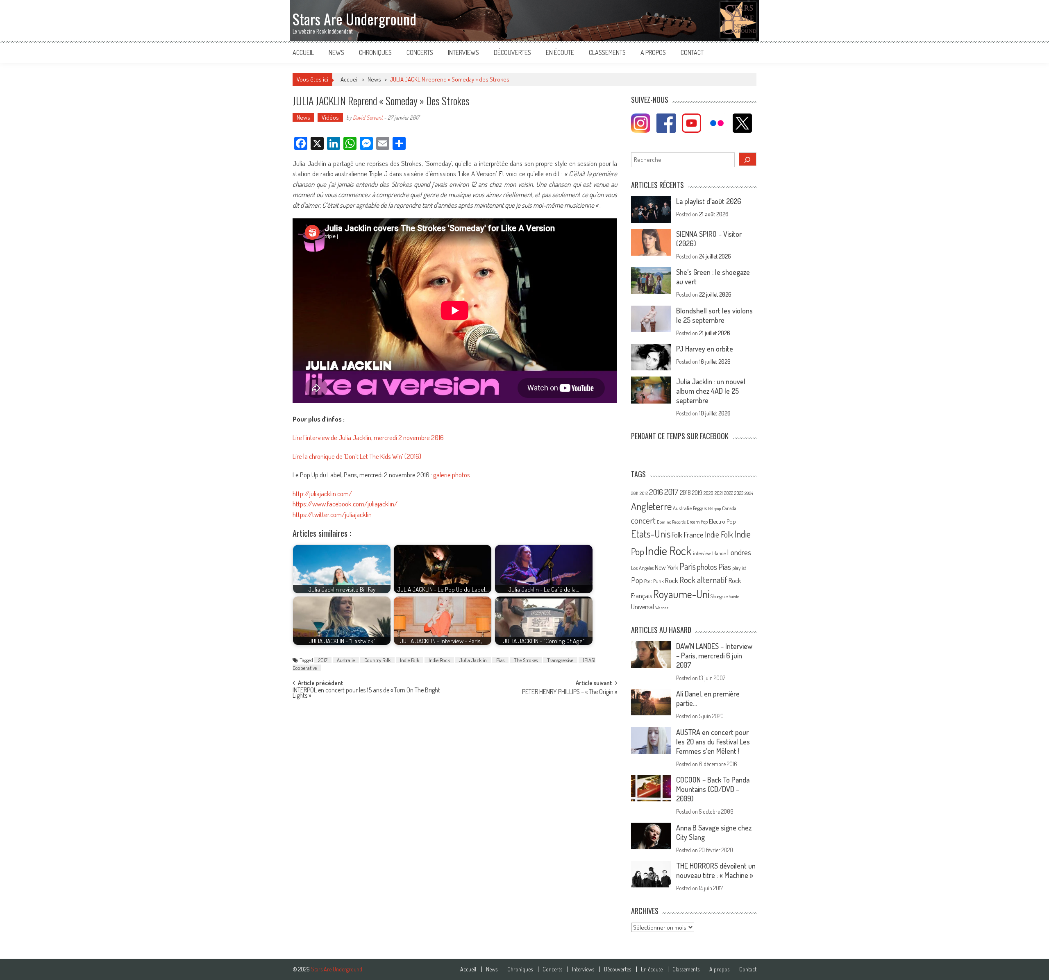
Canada (729, 508)
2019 (697, 492)
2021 (719, 493)
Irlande (719, 553)
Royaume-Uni (681, 594)
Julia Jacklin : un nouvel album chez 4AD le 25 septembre (710, 391)
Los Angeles (642, 568)
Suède (734, 596)
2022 (728, 493)
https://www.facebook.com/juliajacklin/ (345, 503)
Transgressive (560, 660)
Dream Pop (697, 522)
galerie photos (451, 474)
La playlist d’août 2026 (708, 201)
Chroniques (375, 52)
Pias (500, 660)
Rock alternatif (703, 579)
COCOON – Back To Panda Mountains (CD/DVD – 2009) (712, 789)
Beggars (700, 508)
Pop (637, 580)
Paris (687, 566)
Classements (607, 52)
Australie (346, 660)
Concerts (419, 52)
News (336, 52)
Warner (661, 607)
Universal (642, 607)
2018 (685, 492)
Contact (692, 52)
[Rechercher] (748, 159)
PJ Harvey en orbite (704, 348)
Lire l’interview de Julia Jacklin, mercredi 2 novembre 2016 (368, 437)
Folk (677, 534)
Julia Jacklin (473, 660)
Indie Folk (409, 660)
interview (702, 553)
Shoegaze (719, 596)
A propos (653, 52)
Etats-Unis (650, 533)
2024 (749, 493)
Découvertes (512, 52)
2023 (738, 493)
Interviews (463, 52)
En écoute (560, 52)
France (693, 534)
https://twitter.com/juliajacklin (332, 514)
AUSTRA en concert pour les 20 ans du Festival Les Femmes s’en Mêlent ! (713, 741)
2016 (656, 492)
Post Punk (654, 581)
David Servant (368, 117)
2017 (322, 660)
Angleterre (651, 506)
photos (707, 567)
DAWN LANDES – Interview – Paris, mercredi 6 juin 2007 (714, 655)
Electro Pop (722, 521)
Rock (671, 580)
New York (666, 567)
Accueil (303, 52)
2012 (644, 493)
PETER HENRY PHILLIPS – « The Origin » (569, 692)
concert (643, 520)
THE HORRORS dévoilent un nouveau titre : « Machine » (716, 870)
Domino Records (671, 522)
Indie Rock (439, 660)
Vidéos (330, 117)
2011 (634, 493)
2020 (708, 493)
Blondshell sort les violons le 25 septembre (714, 315)
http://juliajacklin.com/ (322, 493)
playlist (739, 568)
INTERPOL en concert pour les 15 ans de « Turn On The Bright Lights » (366, 693)
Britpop (714, 508)
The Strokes (526, 660)
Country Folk (377, 660)
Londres (739, 552)
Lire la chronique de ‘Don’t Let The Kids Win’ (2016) (357, 456)
